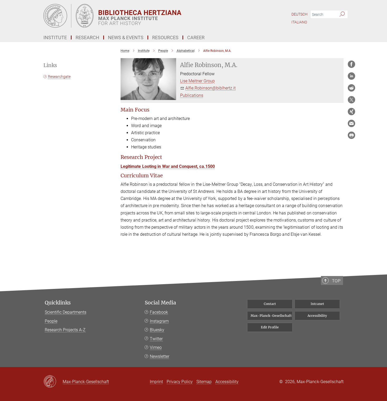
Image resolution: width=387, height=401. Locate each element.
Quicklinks (58, 303)
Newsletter (159, 356)
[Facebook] (351, 64)
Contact (270, 304)
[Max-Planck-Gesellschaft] (53, 381)
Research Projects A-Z (65, 329)
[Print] (351, 135)
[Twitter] (351, 100)
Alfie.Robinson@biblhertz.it (210, 88)
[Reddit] (351, 88)
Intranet (317, 304)
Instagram (159, 321)
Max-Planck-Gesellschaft (271, 316)
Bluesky (157, 329)
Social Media (160, 303)
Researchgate (59, 76)
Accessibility (317, 316)
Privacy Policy (180, 381)
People (51, 321)
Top (336, 280)
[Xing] (351, 112)
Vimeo (156, 347)
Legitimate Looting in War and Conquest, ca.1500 (168, 166)
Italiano (299, 22)
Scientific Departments (65, 312)
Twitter (156, 338)
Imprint (156, 381)
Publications (191, 95)
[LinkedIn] (351, 76)
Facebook (159, 312)
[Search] (342, 14)
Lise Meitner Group (197, 80)
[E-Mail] (351, 123)
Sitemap (204, 381)
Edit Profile (270, 327)
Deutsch (299, 14)
